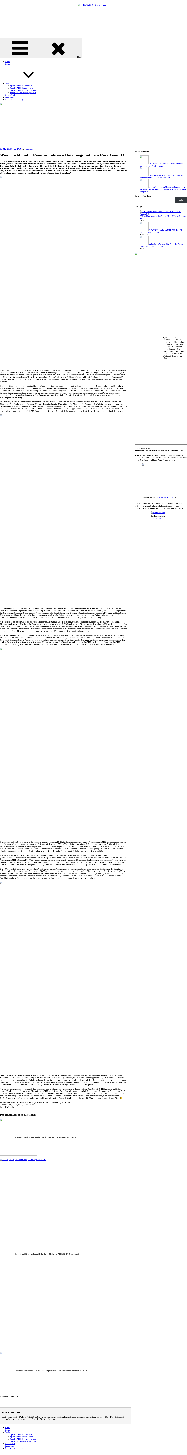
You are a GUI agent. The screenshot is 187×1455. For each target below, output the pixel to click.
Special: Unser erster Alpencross (23, 93)
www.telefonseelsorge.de (161, 518)
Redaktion (29, 149)
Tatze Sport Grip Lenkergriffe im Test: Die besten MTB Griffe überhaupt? (47, 1254)
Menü (79, 57)
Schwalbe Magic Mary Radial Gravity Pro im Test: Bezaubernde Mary (45, 1137)
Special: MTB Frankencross (21, 88)
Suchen (181, 200)
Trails (7, 83)
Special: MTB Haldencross (21, 86)
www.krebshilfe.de (166, 497)
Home (7, 61)
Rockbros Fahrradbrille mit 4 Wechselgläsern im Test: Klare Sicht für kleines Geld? (51, 1371)
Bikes (7, 64)
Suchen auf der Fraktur (144, 196)
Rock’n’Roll (10, 95)
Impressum (9, 97)
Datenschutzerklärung (14, 99)
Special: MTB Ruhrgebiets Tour (23, 90)
